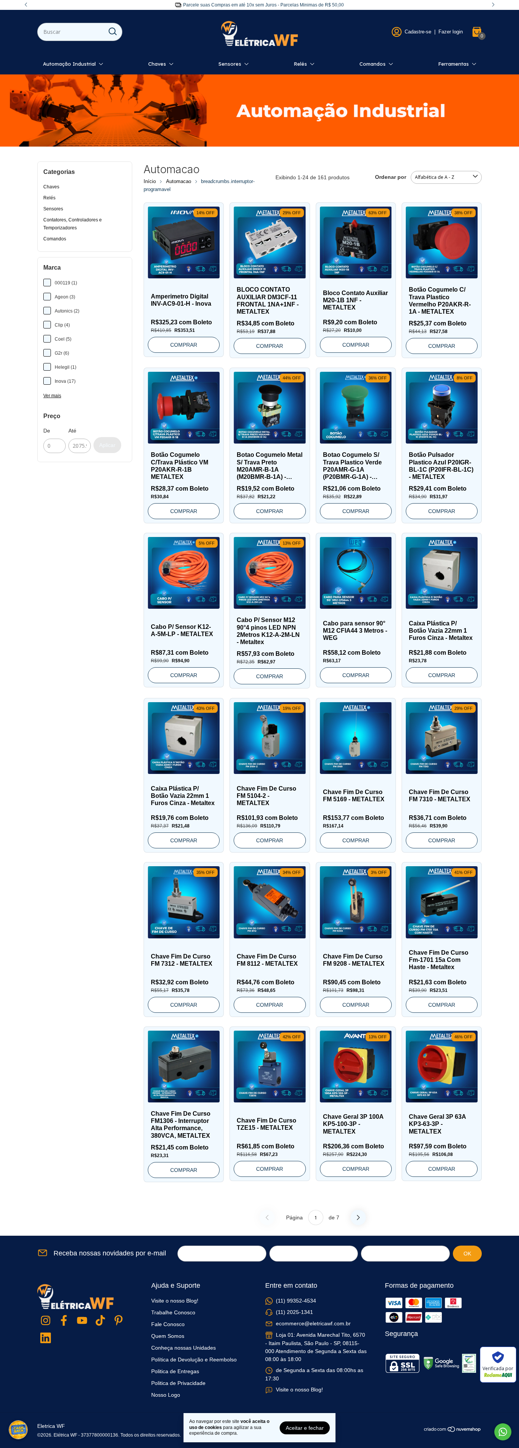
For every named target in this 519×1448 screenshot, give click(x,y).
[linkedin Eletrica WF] (45, 1338)
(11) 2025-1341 (294, 1312)
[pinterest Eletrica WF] (118, 1321)
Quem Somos (167, 1336)
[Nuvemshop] (453, 1430)
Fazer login (450, 32)
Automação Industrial (69, 64)
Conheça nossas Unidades (183, 1348)
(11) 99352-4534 (296, 1301)
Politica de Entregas (175, 1371)
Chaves (157, 64)
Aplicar (107, 445)
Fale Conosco (168, 1324)
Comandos (372, 64)
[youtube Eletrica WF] (82, 1321)
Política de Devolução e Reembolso (194, 1359)
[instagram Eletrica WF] (45, 1321)
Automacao (178, 181)
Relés (300, 64)
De (46, 431)
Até (72, 431)
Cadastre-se (418, 32)
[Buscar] (112, 31)
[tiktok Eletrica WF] (100, 1321)
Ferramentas (453, 64)
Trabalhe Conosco (173, 1312)
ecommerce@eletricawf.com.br (313, 1323)
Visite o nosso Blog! (174, 1301)
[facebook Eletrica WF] (63, 1321)
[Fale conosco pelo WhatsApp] (502, 1431)
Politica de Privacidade (178, 1383)
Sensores (229, 64)
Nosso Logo (165, 1395)
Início (150, 181)
